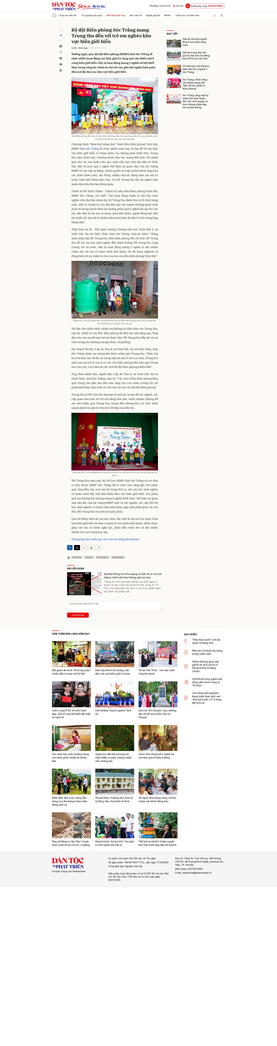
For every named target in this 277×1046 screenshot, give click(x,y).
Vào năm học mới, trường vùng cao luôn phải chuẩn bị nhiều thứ (70, 757)
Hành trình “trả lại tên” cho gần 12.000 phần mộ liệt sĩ (114, 843)
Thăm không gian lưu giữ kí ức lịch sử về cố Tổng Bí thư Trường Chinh (205, 666)
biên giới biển (117, 557)
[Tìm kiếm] (214, 15)
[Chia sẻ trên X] (60, 52)
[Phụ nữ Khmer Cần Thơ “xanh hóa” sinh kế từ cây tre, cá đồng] (71, 825)
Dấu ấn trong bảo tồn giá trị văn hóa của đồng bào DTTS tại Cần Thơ (196, 55)
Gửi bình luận (78, 615)
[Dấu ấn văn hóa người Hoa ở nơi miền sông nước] (174, 42)
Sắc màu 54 (136, 15)
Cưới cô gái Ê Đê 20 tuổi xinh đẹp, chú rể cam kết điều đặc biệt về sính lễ (71, 714)
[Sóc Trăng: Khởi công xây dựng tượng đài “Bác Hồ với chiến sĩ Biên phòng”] (174, 83)
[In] (91, 547)
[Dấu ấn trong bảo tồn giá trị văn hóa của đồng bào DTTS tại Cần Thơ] (174, 56)
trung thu (89, 557)
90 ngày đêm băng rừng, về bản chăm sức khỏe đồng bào (157, 799)
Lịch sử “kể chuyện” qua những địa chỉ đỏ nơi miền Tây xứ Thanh (157, 714)
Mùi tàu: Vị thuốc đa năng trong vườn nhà (207, 652)
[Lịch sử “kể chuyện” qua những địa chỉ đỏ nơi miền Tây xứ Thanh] (157, 694)
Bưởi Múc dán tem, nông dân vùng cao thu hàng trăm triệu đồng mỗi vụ (69, 801)
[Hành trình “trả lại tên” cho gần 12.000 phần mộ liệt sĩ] (114, 825)
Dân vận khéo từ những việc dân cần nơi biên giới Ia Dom (112, 672)
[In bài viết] (60, 64)
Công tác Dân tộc (68, 15)
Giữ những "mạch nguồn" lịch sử (113, 712)
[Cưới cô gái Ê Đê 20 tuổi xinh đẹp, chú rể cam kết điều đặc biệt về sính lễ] (71, 694)
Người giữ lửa (153, 15)
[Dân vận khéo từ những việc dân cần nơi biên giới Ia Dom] (114, 654)
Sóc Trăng (92, 148)
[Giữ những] (114, 694)
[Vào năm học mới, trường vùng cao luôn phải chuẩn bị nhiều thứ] (71, 738)
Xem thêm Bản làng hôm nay (71, 633)
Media (167, 15)
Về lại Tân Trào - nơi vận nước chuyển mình (156, 672)
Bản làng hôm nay (115, 15)
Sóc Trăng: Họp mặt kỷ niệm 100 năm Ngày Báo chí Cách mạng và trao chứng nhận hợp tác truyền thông (195, 101)
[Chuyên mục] (221, 15)
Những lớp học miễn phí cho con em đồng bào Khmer (105, 539)
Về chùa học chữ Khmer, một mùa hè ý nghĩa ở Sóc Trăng (196, 69)
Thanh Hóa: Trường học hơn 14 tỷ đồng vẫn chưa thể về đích (114, 799)
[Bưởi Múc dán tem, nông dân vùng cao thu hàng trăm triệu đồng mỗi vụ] (71, 782)
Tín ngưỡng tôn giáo (91, 15)
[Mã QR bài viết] (60, 70)
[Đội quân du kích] (71, 654)
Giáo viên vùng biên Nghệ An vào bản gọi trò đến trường (156, 756)
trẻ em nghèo (102, 557)
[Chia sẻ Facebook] (60, 46)
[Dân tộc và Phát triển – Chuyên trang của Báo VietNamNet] (64, 6)
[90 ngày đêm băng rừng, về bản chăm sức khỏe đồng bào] (157, 782)
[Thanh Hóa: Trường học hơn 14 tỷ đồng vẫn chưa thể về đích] (114, 782)
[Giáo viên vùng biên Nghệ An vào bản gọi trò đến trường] (157, 738)
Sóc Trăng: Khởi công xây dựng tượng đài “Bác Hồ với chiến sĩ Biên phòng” (195, 84)
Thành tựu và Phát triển (187, 15)
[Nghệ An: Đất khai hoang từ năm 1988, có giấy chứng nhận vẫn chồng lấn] (114, 738)
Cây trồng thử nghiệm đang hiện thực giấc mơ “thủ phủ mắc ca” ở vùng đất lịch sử (207, 698)
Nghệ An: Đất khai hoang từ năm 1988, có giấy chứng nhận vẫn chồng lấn (113, 757)
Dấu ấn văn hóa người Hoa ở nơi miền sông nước (195, 42)
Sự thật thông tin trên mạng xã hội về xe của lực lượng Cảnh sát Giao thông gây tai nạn (133, 576)
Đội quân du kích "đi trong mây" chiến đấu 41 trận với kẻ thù (71, 672)
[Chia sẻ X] (77, 547)
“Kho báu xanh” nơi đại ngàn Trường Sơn (206, 641)
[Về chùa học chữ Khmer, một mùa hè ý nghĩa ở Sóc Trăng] (174, 70)
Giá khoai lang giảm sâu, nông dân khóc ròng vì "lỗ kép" (207, 682)
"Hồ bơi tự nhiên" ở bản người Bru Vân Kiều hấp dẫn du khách (157, 843)
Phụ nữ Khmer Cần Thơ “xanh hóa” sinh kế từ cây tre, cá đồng (71, 843)
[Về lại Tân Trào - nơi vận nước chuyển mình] (157, 654)
